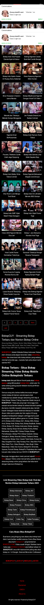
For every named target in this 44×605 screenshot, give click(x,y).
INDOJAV (27, 561)
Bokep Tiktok (27, 524)
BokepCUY (20, 541)
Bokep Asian (14, 495)
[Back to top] (40, 600)
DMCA (22, 589)
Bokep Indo (15, 524)
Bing (3, 459)
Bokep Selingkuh (14, 514)
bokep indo (25, 383)
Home (22, 581)
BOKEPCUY (6, 352)
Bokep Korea (34, 500)
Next (32, 322)
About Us (22, 594)
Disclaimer (22, 585)
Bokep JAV (29, 490)
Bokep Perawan (15, 505)
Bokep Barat (8, 500)
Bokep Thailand (28, 495)
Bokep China (21, 500)
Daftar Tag (20, 519)
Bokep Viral (8, 519)
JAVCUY (19, 561)
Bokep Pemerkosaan (27, 509)
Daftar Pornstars (33, 519)
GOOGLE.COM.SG (18, 547)
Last (5, 328)
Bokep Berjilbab (29, 514)
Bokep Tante (12, 509)
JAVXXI (35, 561)
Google (37, 456)
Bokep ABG (29, 505)
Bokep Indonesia (16, 490)
